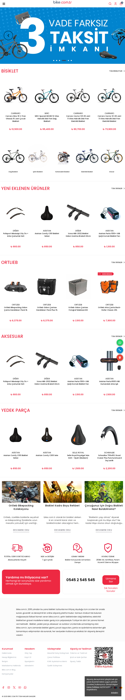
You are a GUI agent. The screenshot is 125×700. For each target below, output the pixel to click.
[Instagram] (8, 687)
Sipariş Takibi (75, 661)
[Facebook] (3, 687)
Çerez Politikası (53, 657)
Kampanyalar (7, 674)
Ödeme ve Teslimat (78, 653)
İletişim (5, 661)
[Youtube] (19, 687)
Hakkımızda (6, 653)
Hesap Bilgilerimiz (9, 657)
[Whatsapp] (25, 687)
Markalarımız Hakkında (11, 665)
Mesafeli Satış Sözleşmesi (58, 653)
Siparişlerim (29, 661)
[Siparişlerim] (115, 3)
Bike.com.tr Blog (8, 670)
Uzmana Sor (111, 580)
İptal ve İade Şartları (78, 657)
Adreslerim (29, 665)
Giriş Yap (28, 653)
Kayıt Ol (28, 657)
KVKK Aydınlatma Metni (57, 661)
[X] (14, 687)
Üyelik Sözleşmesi (54, 665)
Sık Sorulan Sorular (111, 589)
